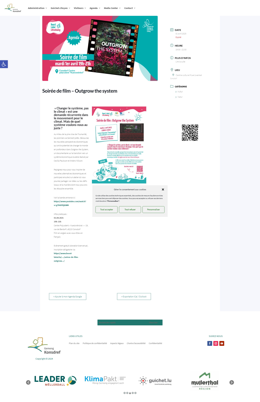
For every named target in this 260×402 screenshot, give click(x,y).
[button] (4, 64)
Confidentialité (155, 343)
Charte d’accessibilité (136, 343)
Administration (36, 7)
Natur (180, 96)
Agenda (94, 7)
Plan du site (74, 343)
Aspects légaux (117, 343)
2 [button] (127, 393)
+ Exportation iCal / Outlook (134, 296)
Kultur (180, 91)
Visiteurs (78, 7)
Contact (128, 7)
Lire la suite (180, 61)
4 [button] (133, 393)
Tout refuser (130, 209)
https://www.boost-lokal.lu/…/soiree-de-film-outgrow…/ (66, 257)
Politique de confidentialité (95, 343)
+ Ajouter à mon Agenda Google (67, 296)
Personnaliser (153, 209)
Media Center (111, 7)
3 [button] (130, 393)
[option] (55, 381)
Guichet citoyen (59, 7)
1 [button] (124, 393)
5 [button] (135, 393)
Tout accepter (106, 209)
